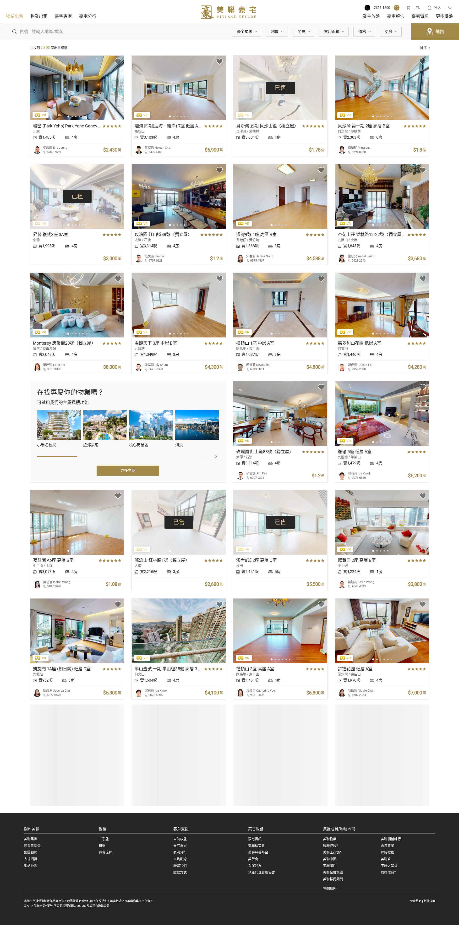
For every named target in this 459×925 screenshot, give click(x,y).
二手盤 (104, 839)
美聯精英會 (256, 845)
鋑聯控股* (330, 845)
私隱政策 (429, 901)
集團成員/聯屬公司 (339, 829)
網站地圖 (30, 865)
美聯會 (386, 859)
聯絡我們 (180, 865)
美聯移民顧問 (333, 879)
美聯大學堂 (389, 865)
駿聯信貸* (388, 872)
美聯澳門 (329, 865)
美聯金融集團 (333, 872)
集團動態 (30, 852)
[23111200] (396, 8)
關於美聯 (31, 829)
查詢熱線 (180, 859)
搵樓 (102, 829)
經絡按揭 (387, 852)
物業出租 (39, 16)
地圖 (440, 31)
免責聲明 (415, 901)
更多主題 (128, 470)
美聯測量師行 (391, 839)
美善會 (253, 859)
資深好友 (255, 865)
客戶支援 (181, 829)
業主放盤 (371, 16)
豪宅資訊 (420, 16)
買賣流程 (105, 852)
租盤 (102, 845)
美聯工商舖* (332, 852)
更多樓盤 (444, 16)
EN (418, 8)
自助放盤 (180, 839)
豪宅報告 (395, 16)
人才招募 (30, 859)
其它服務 (255, 829)
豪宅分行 (87, 16)
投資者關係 (32, 845)
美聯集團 (30, 839)
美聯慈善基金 (258, 852)
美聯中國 (329, 859)
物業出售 (14, 16)
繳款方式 (180, 872)
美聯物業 (329, 839)
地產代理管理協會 (261, 872)
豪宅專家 (63, 16)
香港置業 (387, 845)
